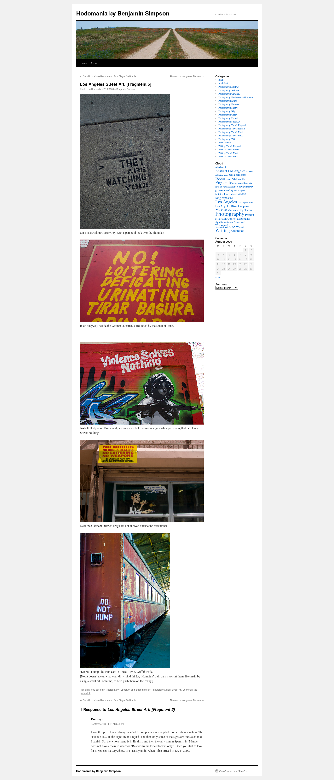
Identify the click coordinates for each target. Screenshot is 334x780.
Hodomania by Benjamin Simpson (122, 13)
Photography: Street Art (118, 689)
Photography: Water (227, 138)
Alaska (249, 171)
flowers (242, 186)
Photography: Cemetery (229, 93)
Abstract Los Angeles (230, 170)
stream (229, 222)
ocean (249, 210)
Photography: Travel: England (232, 125)
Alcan (218, 174)
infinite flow (221, 194)
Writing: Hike (224, 142)
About (94, 63)
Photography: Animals (228, 90)
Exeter (223, 186)
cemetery (240, 174)
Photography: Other (227, 114)
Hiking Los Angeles (236, 190)
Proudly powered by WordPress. (234, 770)
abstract (220, 166)
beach (232, 174)
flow (236, 186)
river (218, 218)
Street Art (176, 689)
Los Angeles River (226, 206)
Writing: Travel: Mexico (229, 152)
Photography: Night (227, 111)
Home (83, 63)
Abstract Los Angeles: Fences (187, 76)
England (222, 182)
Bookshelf (223, 83)
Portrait (249, 214)
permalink (85, 693)
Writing (222, 230)
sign (168, 689)
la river (232, 194)
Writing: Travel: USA (228, 156)
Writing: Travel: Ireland (228, 149)
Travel (222, 225)
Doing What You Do (235, 178)
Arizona (224, 175)
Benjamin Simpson (126, 89)
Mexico (221, 209)
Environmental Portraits (241, 183)
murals (147, 689)
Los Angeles (226, 201)
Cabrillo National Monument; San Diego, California (108, 76)
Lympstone (244, 206)
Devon (220, 178)
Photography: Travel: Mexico (231, 132)
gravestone (221, 190)
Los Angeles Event (245, 202)
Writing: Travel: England (229, 145)
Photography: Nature (228, 107)
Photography (158, 689)
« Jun (218, 277)
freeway (249, 186)
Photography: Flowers (228, 104)
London (241, 194)
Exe (217, 186)
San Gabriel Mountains (236, 218)
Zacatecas (237, 230)
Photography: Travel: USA (230, 135)
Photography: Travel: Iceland (231, 128)
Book (220, 79)
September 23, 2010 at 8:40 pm (107, 723)
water (240, 226)
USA (232, 226)
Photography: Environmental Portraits (235, 97)
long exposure (224, 197)
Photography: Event (227, 100)
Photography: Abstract (228, 86)
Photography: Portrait (228, 118)
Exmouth (230, 186)
